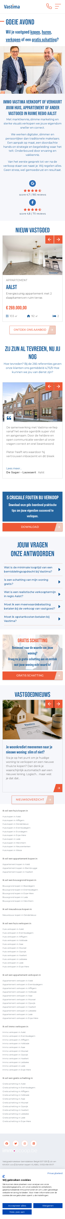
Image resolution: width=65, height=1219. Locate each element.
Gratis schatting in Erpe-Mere (16, 1121)
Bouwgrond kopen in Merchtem (18, 901)
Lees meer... (14, 468)
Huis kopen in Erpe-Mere (14, 835)
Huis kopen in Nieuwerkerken (16, 846)
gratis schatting (44, 39)
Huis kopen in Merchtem (14, 843)
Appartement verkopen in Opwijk (18, 1003)
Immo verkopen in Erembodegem (18, 1036)
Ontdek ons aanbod (30, 329)
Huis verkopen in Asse (12, 944)
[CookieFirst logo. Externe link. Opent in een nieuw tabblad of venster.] (3, 1176)
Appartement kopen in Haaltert (17, 872)
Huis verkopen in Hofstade (14, 940)
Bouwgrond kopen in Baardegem (18, 886)
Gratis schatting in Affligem (15, 1091)
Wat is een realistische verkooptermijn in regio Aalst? (30, 594)
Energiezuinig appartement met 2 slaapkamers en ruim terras (29, 295)
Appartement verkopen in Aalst (17, 980)
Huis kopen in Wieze (12, 850)
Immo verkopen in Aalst (14, 1032)
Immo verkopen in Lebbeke (15, 1062)
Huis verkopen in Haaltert (14, 955)
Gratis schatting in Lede (13, 1117)
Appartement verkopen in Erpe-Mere (20, 1018)
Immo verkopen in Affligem (15, 1040)
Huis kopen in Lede (11, 839)
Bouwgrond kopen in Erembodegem (20, 889)
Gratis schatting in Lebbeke (15, 1114)
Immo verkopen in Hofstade (15, 1043)
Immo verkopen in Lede (13, 1066)
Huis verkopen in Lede (12, 963)
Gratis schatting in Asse (13, 1099)
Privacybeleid (54, 1173)
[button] (49, 239)
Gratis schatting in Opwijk (15, 1106)
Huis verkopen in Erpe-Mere (15, 966)
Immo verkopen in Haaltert (15, 1058)
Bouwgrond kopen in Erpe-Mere (18, 893)
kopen (35, 32)
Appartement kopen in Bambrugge (19, 868)
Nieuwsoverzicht (30, 799)
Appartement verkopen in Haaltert (19, 1007)
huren (46, 32)
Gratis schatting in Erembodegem (18, 1087)
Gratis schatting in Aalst (14, 1083)
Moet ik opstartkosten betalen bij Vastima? (27, 619)
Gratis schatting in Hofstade (15, 1095)
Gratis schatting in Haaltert (15, 1110)
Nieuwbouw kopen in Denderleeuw (19, 915)
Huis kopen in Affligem (13, 820)
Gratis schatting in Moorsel (15, 1102)
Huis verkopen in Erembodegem (18, 933)
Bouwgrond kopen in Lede (15, 897)
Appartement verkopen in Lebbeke (19, 1010)
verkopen (13, 39)
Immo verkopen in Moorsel (15, 1051)
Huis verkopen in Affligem (14, 936)
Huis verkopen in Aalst (13, 929)
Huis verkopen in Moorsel (14, 948)
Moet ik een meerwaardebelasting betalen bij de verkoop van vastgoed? (29, 606)
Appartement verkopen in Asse (17, 995)
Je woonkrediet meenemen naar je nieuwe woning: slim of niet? (29, 749)
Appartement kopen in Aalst (16, 864)
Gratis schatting (30, 675)
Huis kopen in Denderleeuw (15, 824)
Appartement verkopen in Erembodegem (22, 984)
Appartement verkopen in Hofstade (19, 992)
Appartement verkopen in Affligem (19, 988)
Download (30, 527)
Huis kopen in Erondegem (14, 831)
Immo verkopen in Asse (13, 1047)
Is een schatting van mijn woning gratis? (26, 582)
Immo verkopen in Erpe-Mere (16, 1069)
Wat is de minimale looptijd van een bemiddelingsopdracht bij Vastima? (28, 569)
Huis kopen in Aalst (11, 816)
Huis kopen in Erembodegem (16, 827)
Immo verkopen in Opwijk (15, 1054)
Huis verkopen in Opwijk (14, 951)
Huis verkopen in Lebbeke (14, 959)
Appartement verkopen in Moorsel (19, 999)
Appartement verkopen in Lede (17, 1014)
